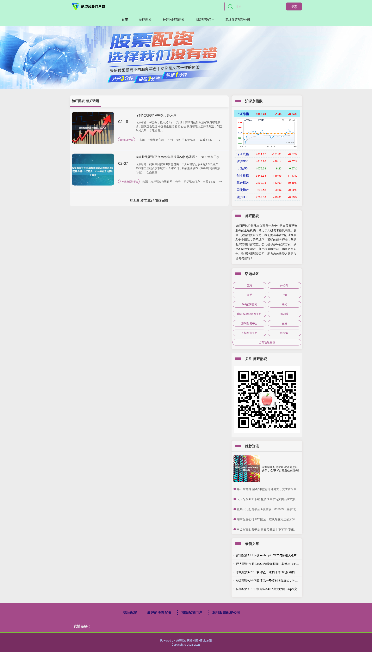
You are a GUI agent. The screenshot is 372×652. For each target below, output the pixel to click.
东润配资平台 (249, 323)
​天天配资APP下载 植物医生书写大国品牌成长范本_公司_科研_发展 (280, 499)
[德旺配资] (89, 6)
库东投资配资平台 (129, 181)
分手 (249, 295)
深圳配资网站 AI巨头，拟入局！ (158, 115)
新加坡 (284, 314)
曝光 (284, 304)
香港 (284, 323)
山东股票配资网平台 (249, 314)
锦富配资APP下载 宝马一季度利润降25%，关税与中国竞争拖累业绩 (280, 580)
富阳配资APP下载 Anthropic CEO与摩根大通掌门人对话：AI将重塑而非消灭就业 (288, 555)
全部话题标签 (267, 342)
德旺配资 (145, 19)
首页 (125, 19)
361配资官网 (249, 304)
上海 (284, 295)
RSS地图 (192, 640)
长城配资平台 (249, 333)
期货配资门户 (205, 19)
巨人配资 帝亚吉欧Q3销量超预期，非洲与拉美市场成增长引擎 (276, 564)
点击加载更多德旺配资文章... (149, 200)
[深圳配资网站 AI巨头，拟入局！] (93, 127)
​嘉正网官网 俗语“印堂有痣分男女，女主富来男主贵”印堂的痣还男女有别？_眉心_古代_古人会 (297, 489)
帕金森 (284, 333)
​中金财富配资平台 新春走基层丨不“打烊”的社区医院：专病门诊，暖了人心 (284, 529)
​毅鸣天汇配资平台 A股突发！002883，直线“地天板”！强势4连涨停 (279, 509)
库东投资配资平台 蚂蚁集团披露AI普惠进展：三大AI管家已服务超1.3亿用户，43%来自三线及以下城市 (206, 157)
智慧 (249, 285)
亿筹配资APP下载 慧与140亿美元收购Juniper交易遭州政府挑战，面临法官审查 (287, 589)
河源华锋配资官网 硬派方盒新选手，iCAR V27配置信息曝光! (280, 468)
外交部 (284, 285)
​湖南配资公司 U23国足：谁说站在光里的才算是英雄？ (272, 519)
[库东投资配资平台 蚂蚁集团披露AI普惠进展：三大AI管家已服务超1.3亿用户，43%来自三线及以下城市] (93, 169)
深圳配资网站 (126, 139)
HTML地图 (205, 640)
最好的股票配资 (173, 19)
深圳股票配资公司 (237, 19)
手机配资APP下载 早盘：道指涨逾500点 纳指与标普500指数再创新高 (281, 572)
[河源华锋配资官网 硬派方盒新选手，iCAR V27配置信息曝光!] (246, 468)
